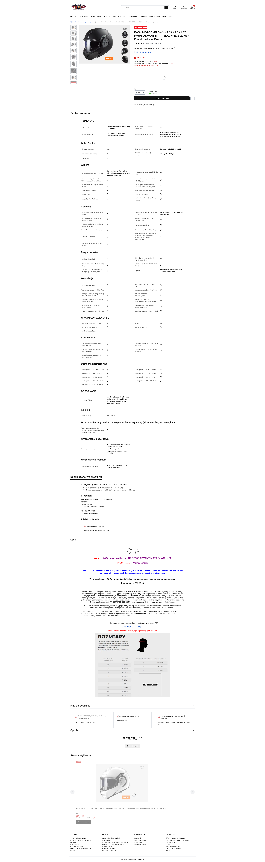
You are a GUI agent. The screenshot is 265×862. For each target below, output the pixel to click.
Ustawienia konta (140, 844)
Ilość (135, 89)
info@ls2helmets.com (89, 513)
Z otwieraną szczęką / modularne (85, 22)
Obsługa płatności (76, 846)
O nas (168, 844)
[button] (166, 7)
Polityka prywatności (109, 848)
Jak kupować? (107, 840)
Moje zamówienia (140, 840)
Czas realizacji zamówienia (111, 838)
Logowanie (138, 838)
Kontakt (73, 850)
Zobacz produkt (83, 822)
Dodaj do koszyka (162, 98)
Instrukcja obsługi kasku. (174, 848)
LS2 (71, 22)
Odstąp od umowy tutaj (78, 838)
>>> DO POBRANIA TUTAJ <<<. (132, 627)
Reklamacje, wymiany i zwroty (80, 848)
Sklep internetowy (131, 859)
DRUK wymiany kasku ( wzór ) (176, 838)
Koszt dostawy (75, 844)
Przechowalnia (139, 842)
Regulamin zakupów (109, 850)
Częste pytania (107, 846)
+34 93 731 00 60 (88, 511)
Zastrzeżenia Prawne (173, 846)
